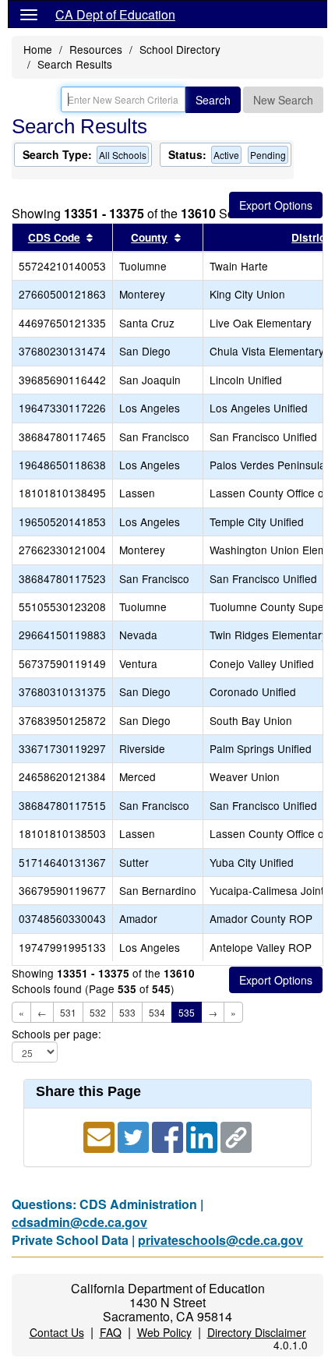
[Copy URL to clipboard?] (236, 1135)
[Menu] (29, 14)
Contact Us (57, 1332)
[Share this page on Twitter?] (135, 1135)
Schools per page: (56, 1034)
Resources (95, 49)
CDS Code (54, 237)
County (149, 237)
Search (213, 100)
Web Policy (164, 1332)
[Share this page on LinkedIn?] (203, 1135)
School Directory (179, 49)
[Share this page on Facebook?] (169, 1135)
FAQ (111, 1332)
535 (186, 1012)
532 (98, 1012)
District (310, 237)
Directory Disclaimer (256, 1332)
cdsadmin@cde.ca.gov (79, 1222)
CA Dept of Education (115, 14)
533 (127, 1012)
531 (68, 1012)
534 (157, 1012)
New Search (283, 100)
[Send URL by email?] (100, 1135)
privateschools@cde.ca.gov (220, 1240)
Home (37, 49)
